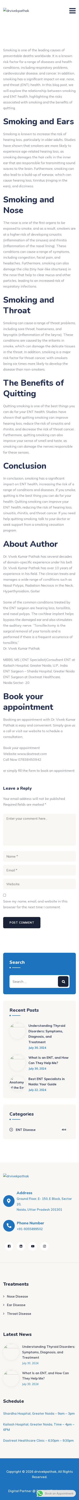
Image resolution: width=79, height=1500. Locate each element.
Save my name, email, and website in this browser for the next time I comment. (35, 904)
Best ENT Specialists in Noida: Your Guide (46, 1081)
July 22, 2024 (37, 1090)
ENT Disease (26, 1130)
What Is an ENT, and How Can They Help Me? (48, 1060)
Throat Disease (19, 1314)
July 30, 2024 (37, 1047)
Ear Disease (16, 1305)
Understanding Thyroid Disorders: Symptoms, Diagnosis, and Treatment (46, 1034)
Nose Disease (17, 1296)
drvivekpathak (45, 1472)
